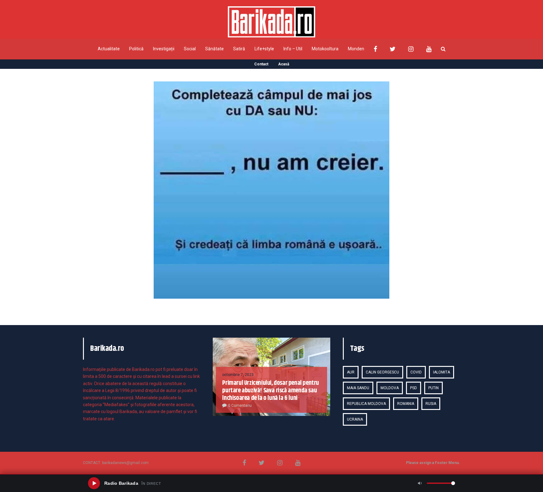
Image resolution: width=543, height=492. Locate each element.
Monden (356, 48)
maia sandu (358, 388)
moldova (390, 388)
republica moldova (366, 403)
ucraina (355, 419)
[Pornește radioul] (94, 483)
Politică (136, 48)
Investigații (163, 48)
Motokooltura (325, 48)
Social (190, 48)
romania (405, 403)
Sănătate (214, 48)
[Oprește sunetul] (419, 483)
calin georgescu (382, 372)
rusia (430, 403)
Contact (261, 64)
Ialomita (441, 372)
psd (413, 388)
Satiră (239, 48)
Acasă (283, 64)
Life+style (264, 48)
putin (433, 388)
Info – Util (292, 48)
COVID (416, 372)
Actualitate (109, 48)
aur (350, 372)
